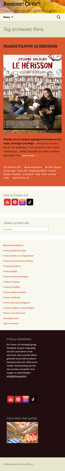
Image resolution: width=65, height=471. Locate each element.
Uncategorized (34, 167)
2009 (50, 167)
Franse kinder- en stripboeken (18, 255)
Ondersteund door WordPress (18, 464)
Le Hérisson (28, 174)
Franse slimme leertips (14, 292)
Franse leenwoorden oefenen (18, 260)
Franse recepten (11, 281)
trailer (6, 177)
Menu (6, 17)
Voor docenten (10, 323)
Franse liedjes (10, 271)
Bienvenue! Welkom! (13, 245)
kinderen (16, 174)
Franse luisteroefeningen (15, 276)
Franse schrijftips (11, 286)
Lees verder (30, 155)
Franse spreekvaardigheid (16, 302)
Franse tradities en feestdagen (18, 307)
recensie (52, 174)
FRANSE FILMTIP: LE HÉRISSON (30, 46)
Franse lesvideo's (12, 266)
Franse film (22, 170)
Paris (44, 174)
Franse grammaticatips (14, 250)
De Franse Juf (22, 177)
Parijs (37, 174)
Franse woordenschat (14, 313)
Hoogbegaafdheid (38, 170)
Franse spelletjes (12, 297)
